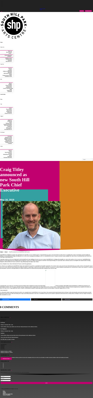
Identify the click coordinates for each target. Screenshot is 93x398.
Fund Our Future (9, 123)
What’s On (10, 51)
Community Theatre (8, 141)
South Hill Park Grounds (7, 154)
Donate (10, 122)
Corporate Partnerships (7, 124)
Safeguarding (9, 112)
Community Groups (8, 76)
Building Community (8, 139)
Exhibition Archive (8, 58)
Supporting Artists (8, 140)
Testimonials (9, 91)
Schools (10, 74)
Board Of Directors (8, 152)
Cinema (10, 53)
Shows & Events (9, 52)
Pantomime (10, 60)
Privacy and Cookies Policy (8, 393)
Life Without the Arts (8, 129)
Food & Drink (2, 94)
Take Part (10, 68)
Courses (10, 69)
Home (1, 42)
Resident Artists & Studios (7, 75)
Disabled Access (9, 111)
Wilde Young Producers (8, 73)
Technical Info (9, 90)
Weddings (10, 84)
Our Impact (10, 136)
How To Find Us (9, 109)
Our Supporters (9, 128)
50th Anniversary (9, 61)
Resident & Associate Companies (9, 143)
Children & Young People (7, 71)
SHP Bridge (10, 72)
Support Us (10, 120)
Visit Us (10, 108)
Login (41, 9)
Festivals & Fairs (9, 59)
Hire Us (10, 83)
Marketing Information (8, 157)
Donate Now (6, 358)
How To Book (9, 110)
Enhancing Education (8, 138)
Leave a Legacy (9, 127)
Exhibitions (9, 56)
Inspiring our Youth (8, 137)
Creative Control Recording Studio (8, 89)
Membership (9, 121)
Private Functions (9, 85)
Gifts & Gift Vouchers (8, 125)
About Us (10, 150)
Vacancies (10, 153)
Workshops (10, 70)
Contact (10, 151)
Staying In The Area (8, 113)
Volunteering (9, 126)
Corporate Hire (9, 86)
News (1, 99)
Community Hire (9, 87)
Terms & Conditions (6, 394)
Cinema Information (8, 55)
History (10, 155)
